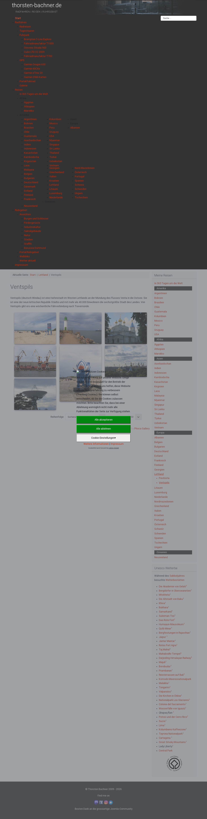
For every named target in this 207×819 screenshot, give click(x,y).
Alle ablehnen (103, 428)
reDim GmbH (114, 448)
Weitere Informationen (96, 444)
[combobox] (178, 18)
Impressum (117, 444)
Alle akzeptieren (104, 419)
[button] (23, 98)
